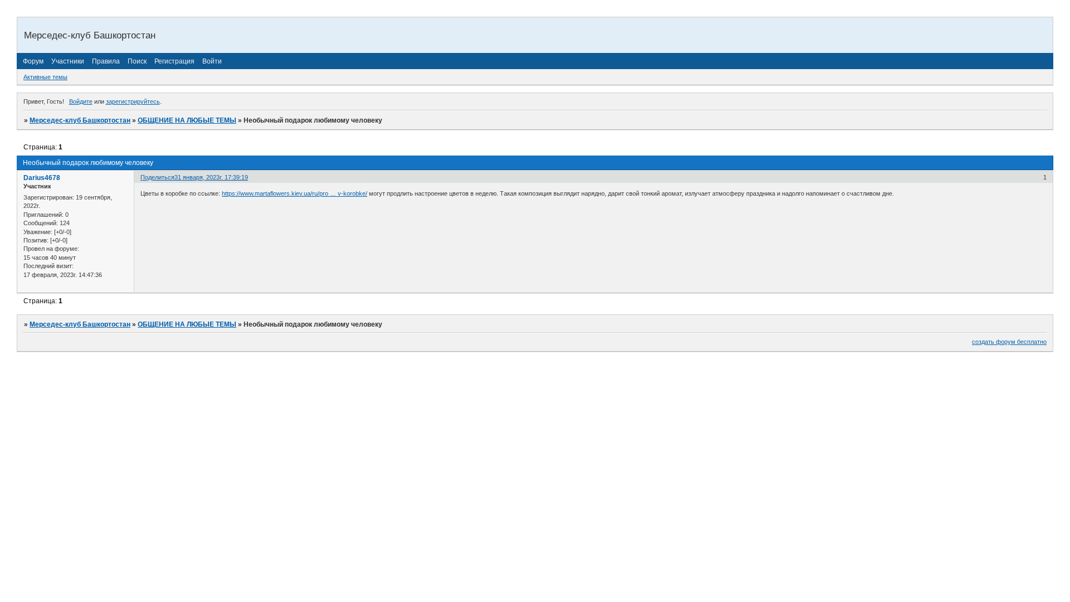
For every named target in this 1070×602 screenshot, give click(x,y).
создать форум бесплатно (1009, 341)
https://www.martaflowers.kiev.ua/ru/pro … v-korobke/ (294, 193)
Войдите (81, 101)
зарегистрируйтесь (133, 101)
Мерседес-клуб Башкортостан (80, 120)
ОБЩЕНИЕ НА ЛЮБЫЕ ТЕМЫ (187, 120)
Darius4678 (41, 178)
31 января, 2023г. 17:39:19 (211, 177)
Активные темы (45, 77)
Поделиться (157, 177)
